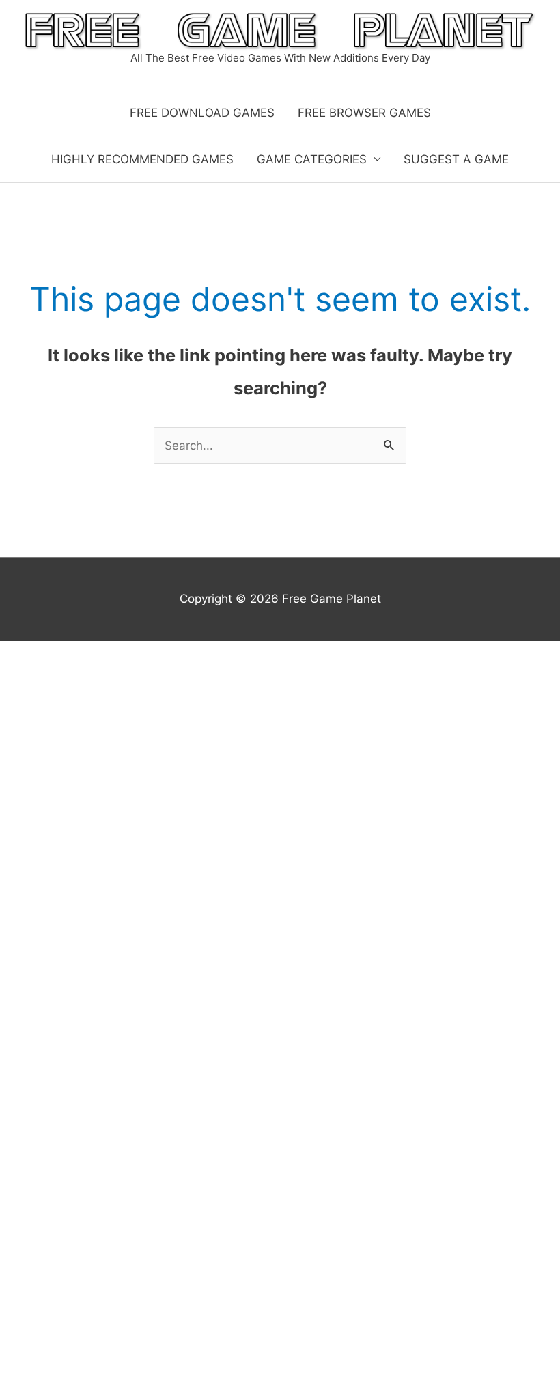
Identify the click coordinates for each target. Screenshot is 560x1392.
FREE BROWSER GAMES (364, 113)
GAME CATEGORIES (312, 159)
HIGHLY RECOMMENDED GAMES (142, 159)
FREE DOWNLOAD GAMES (202, 113)
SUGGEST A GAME (456, 159)
